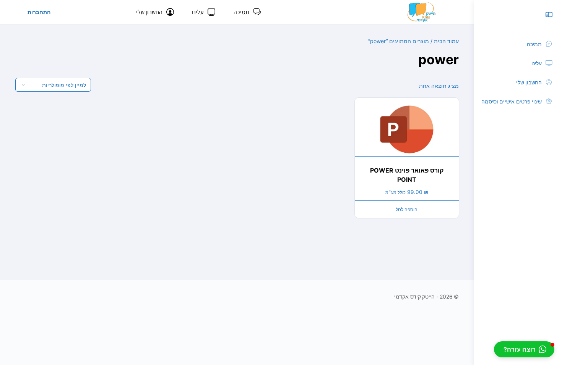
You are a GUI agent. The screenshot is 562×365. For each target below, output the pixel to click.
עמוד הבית (446, 41)
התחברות (39, 12)
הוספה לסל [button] (406, 209)
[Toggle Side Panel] (549, 14)
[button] (524, 349)
